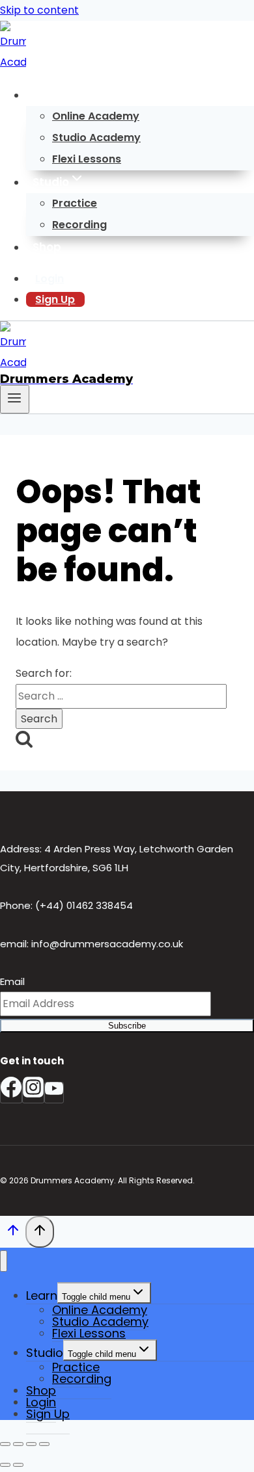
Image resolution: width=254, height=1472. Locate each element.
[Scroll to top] (12, 1233)
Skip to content (39, 10)
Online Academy (95, 116)
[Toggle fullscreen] (18, 1444)
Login (49, 278)
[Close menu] (3, 1261)
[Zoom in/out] (5, 1444)
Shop (47, 247)
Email (12, 981)
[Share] (31, 1444)
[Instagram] (33, 1092)
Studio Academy (96, 137)
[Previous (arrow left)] (5, 1465)
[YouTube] (54, 1092)
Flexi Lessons (86, 158)
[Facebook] (11, 1092)
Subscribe (127, 1026)
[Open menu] (14, 399)
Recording (79, 224)
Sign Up (55, 299)
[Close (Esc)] (44, 1444)
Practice (74, 203)
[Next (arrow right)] (18, 1465)
